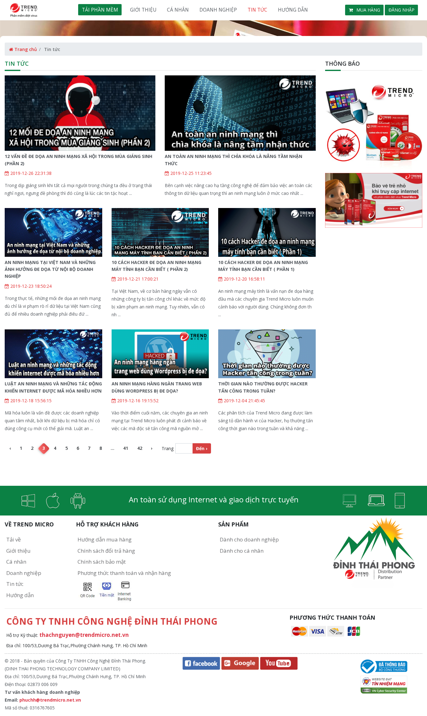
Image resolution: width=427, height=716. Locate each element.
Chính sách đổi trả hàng (106, 550)
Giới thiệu (143, 9)
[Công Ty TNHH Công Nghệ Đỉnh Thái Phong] (383, 666)
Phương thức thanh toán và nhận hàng (124, 572)
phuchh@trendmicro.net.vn (50, 700)
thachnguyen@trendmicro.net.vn (84, 634)
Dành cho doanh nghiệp (249, 539)
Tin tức (257, 9)
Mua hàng (367, 10)
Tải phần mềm (100, 9)
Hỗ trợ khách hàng (107, 524)
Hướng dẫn (293, 9)
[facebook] (201, 663)
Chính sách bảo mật (102, 561)
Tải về (13, 539)
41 (125, 448)
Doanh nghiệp (218, 9)
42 (139, 448)
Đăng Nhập (401, 10)
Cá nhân (178, 9)
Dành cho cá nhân (242, 550)
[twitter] (279, 663)
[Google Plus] (240, 663)
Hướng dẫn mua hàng (105, 539)
